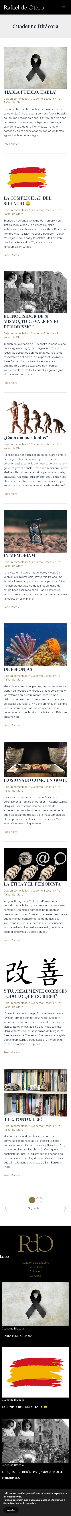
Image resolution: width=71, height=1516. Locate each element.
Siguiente (35, 1208)
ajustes (31, 1503)
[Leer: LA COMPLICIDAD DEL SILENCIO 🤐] (27, 177)
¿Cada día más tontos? (26, 437)
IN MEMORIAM (19, 555)
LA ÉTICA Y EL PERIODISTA (32, 884)
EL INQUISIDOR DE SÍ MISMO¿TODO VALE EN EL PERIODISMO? (31, 321)
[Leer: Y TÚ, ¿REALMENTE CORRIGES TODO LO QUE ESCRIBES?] (35, 972)
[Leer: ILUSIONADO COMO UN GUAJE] (35, 759)
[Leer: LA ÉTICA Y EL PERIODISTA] (35, 864)
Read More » (12, 144)
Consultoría (35, 1267)
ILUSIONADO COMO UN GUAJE (35, 780)
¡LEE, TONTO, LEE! (23, 1119)
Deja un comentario (16, 98)
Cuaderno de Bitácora (35, 1262)
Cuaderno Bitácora (42, 98)
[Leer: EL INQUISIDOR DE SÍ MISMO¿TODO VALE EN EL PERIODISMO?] (35, 292)
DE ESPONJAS (18, 669)
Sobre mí (35, 1271)
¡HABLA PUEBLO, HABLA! (30, 92)
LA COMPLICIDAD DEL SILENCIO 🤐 (27, 200)
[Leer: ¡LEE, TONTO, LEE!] (35, 1092)
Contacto (35, 1275)
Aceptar (11, 1510)
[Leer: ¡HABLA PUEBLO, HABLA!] (35, 67)
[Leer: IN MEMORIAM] (35, 531)
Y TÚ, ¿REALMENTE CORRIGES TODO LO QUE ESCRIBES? (35, 993)
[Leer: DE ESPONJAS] (35, 644)
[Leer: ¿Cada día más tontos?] (35, 416)
